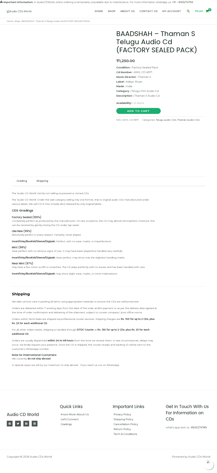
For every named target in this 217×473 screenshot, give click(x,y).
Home (99, 11)
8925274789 (199, 427)
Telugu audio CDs (166, 119)
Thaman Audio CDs (188, 119)
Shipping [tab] (42, 180)
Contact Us (149, 11)
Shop (112, 11)
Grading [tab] (22, 180)
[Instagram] (10, 423)
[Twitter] (18, 423)
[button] (188, 11)
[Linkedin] (34, 423)
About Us (127, 11)
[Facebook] (26, 423)
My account (171, 11)
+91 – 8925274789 (182, 2)
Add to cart (138, 111)
